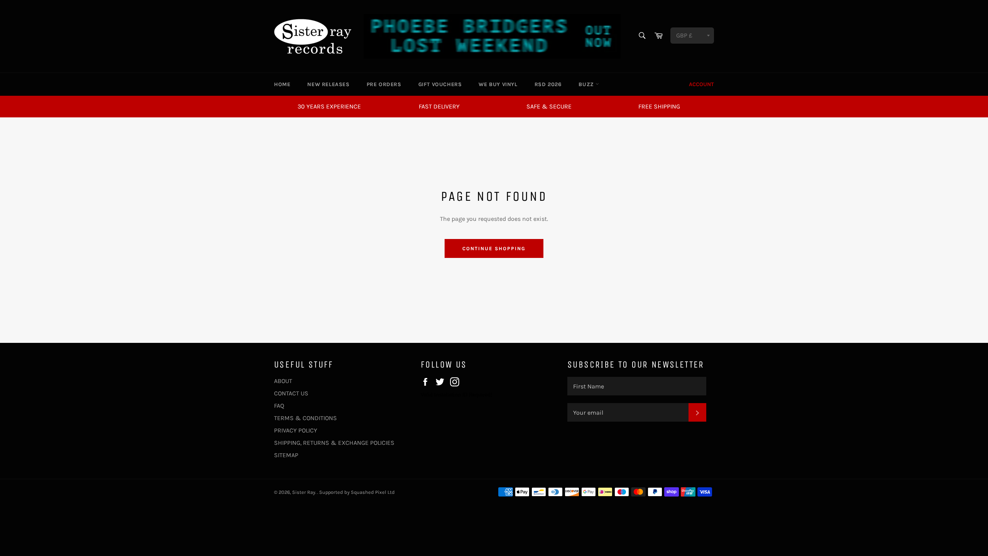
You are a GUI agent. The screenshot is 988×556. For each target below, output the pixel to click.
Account (701, 84)
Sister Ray (303, 492)
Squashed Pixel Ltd (373, 492)
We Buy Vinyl (498, 84)
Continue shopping (493, 248)
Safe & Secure (549, 106)
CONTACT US (291, 393)
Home (282, 84)
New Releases (328, 84)
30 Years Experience (329, 106)
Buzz (587, 84)
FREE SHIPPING (659, 106)
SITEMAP (286, 455)
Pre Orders (384, 84)
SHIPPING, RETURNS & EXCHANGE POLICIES (334, 442)
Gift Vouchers (440, 84)
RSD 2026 (548, 84)
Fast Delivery (439, 106)
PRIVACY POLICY (295, 430)
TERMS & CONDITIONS (305, 418)
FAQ (279, 405)
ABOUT (283, 381)
